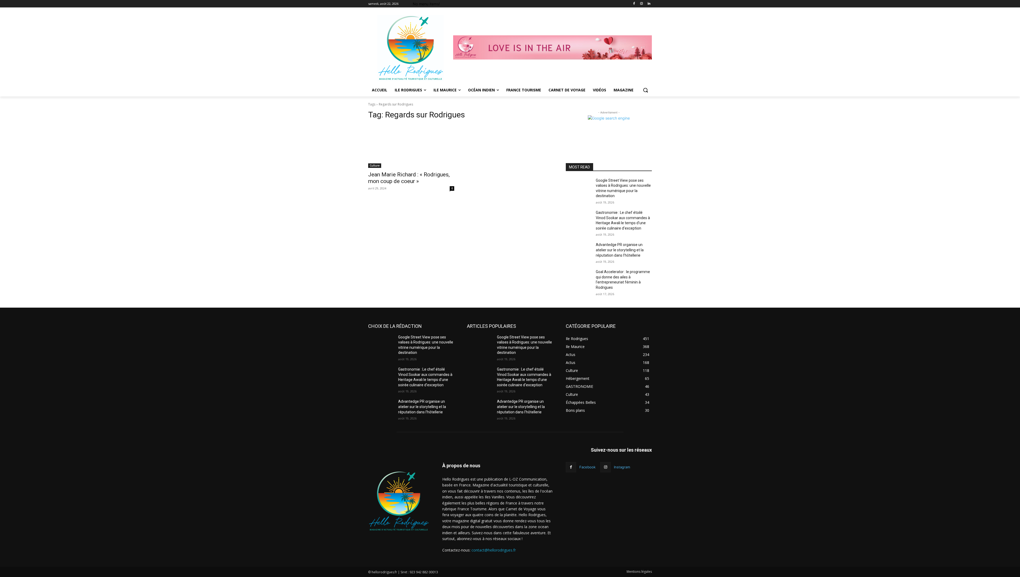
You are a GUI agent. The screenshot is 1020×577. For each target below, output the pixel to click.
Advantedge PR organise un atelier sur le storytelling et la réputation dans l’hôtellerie (620, 250)
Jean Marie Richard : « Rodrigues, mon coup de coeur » (409, 177)
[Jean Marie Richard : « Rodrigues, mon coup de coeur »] (411, 146)
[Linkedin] (649, 4)
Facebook (587, 467)
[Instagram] (641, 4)
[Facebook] (634, 4)
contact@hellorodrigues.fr (493, 550)
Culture (375, 165)
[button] (645, 90)
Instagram (622, 467)
